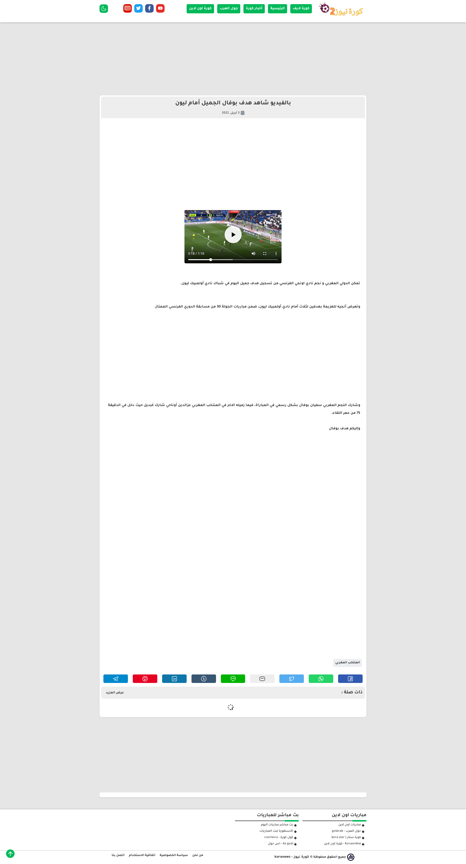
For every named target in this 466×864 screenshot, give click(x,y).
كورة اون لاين (200, 9)
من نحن (197, 855)
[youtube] (160, 9)
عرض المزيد (115, 693)
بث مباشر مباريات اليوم (277, 825)
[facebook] (149, 9)
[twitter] (138, 9)
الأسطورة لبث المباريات (276, 831)
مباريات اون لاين (349, 825)
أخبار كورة (254, 9)
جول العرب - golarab (346, 831)
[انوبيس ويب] (350, 857)
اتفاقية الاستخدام (142, 855)
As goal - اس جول (280, 844)
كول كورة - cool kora (278, 837)
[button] (350, 678)
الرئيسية (277, 9)
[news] (127, 9)
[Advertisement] (233, 59)
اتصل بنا (118, 855)
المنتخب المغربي (347, 663)
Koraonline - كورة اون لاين (342, 844)
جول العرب (229, 9)
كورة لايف (301, 9)
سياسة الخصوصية (174, 855)
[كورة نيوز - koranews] (342, 17)
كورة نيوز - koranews (292, 857)
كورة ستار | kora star (346, 837)
